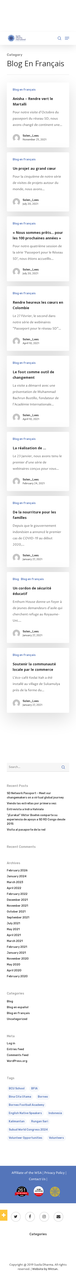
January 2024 (17, 876)
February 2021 (17, 947)
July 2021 (13, 923)
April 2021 (14, 935)
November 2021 (17, 905)
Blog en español (17, 1007)
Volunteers (56, 1138)
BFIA (34, 1088)
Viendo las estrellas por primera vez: (32, 803)
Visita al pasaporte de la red (26, 829)
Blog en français (24, 89)
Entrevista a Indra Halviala (25, 809)
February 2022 (17, 894)
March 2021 (15, 941)
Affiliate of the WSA (26, 1173)
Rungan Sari (39, 1121)
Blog (16, 579)
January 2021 (16, 952)
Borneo (43, 1096)
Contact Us (37, 1179)
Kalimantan (17, 1121)
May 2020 (13, 964)
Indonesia (55, 1113)
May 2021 (13, 929)
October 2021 (16, 911)
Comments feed (17, 1055)
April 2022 (14, 888)
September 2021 (18, 917)
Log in (11, 1043)
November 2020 (18, 958)
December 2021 (17, 900)
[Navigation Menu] (67, 38)
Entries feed (15, 1049)
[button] (3, 1215)
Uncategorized (17, 1019)
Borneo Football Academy (26, 1105)
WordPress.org (17, 1061)
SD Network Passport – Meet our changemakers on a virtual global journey (35, 795)
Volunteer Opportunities (25, 1138)
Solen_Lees (31, 135)
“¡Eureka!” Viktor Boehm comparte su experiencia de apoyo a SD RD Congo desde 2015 (36, 819)
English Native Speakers (25, 1113)
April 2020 (14, 970)
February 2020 (17, 976)
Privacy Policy (54, 1173)
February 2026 (17, 870)
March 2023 (15, 882)
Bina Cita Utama (20, 1096)
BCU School (17, 1088)
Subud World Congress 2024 (28, 1129)
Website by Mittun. (45, 1269)
